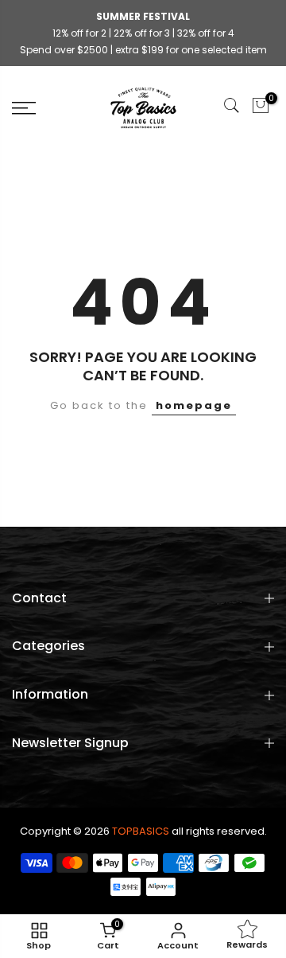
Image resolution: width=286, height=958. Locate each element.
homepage (194, 405)
